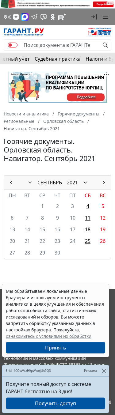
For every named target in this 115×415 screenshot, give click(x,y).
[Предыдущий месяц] (11, 182)
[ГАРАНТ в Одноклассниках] (52, 17)
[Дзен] (16, 17)
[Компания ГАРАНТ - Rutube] (62, 17)
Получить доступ (55, 403)
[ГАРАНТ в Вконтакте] (7, 17)
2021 (72, 182)
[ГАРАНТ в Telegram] (34, 17)
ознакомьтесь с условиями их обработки (48, 336)
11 (87, 217)
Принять (55, 347)
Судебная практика (58, 58)
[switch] (12, 45)
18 (87, 229)
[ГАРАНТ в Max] (25, 17)
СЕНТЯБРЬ (49, 182)
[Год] (85, 182)
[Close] (104, 371)
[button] (94, 17)
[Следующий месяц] (104, 182)
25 (87, 241)
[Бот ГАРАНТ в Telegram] (43, 17)
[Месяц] (30, 182)
